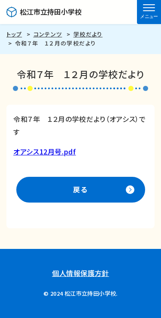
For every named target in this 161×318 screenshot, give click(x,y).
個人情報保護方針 (80, 273)
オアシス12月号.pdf (44, 151)
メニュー (149, 16)
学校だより (88, 34)
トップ (14, 34)
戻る (80, 189)
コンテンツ (47, 34)
